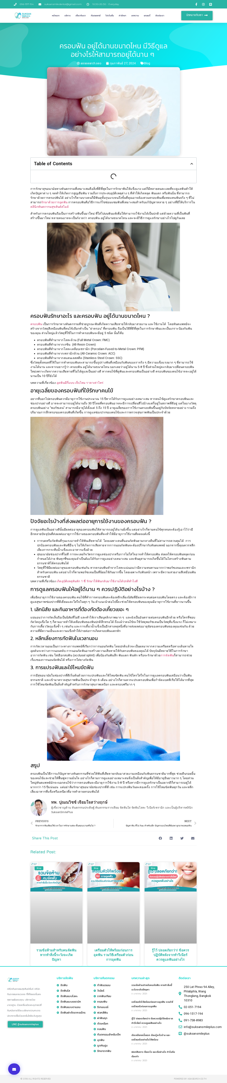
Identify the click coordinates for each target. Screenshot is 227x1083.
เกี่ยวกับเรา (81, 15)
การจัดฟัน (167, 655)
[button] (14, 1069)
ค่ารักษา (122, 15)
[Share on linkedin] (171, 838)
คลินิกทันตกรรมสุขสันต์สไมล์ (49, 206)
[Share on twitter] (182, 838)
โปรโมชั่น (110, 15)
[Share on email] (193, 838)
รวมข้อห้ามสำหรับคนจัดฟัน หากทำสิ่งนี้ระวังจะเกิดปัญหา (56, 955)
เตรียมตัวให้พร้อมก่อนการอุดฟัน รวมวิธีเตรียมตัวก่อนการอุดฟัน (113, 955)
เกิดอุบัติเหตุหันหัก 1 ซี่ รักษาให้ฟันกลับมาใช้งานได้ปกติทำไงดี (97, 581)
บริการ (67, 15)
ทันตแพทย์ (96, 15)
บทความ (135, 15)
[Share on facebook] (160, 838)
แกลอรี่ (147, 15)
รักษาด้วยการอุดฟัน (54, 202)
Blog (147, 63)
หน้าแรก (55, 15)
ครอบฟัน (36, 324)
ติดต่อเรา (159, 15)
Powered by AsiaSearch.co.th (190, 1079)
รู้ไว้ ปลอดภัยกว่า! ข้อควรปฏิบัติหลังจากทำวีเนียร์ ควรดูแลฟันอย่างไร (170, 955)
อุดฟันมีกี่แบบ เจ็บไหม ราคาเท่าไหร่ (80, 382)
